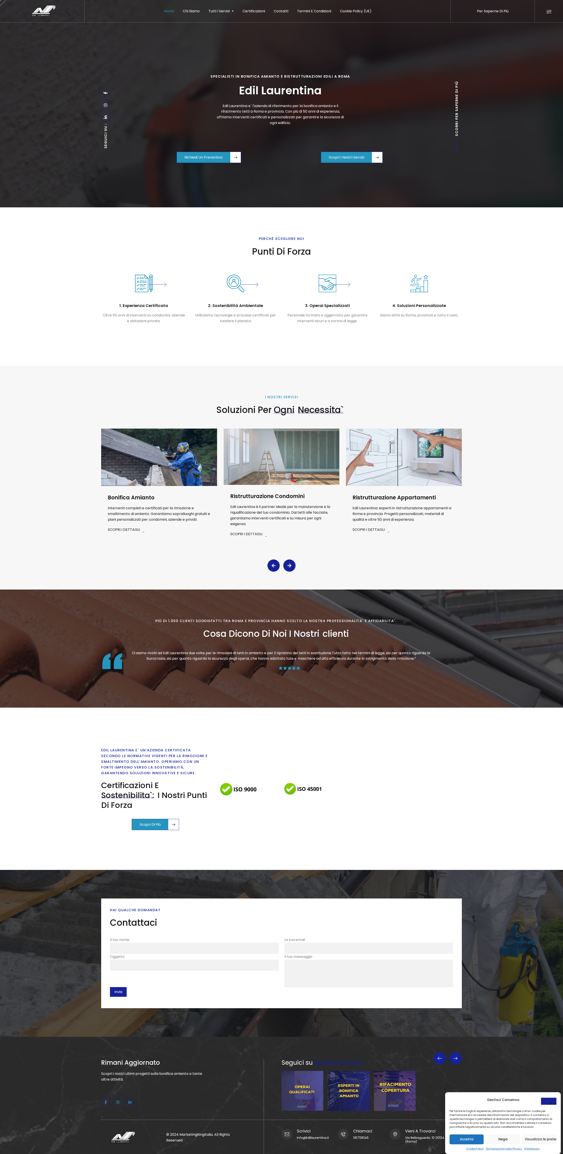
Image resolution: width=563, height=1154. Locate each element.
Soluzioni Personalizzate (421, 305)
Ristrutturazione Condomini (267, 496)
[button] (548, 1101)
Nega (503, 1139)
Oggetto (117, 956)
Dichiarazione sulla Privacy (504, 1148)
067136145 (361, 1138)
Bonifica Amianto (131, 497)
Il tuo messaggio (298, 956)
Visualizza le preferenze (540, 1139)
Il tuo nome (119, 939)
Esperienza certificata (145, 305)
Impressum (532, 1148)
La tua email (294, 939)
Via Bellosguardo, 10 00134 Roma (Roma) (429, 1140)
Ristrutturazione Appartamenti (394, 497)
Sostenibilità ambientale (237, 305)
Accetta (466, 1139)
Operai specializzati (329, 305)
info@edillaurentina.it (313, 1138)
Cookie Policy (475, 1148)
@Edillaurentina (338, 1062)
